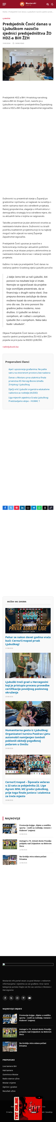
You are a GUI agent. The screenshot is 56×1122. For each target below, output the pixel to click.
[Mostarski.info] (28, 4)
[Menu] (4, 4)
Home (5, 12)
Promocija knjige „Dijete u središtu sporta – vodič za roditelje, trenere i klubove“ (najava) (35, 828)
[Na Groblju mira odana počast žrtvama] (10, 860)
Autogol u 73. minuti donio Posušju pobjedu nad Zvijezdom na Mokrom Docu (35, 843)
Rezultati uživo (9, 1091)
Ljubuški (6, 18)
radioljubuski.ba (10, 346)
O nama (9, 1112)
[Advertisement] (28, 153)
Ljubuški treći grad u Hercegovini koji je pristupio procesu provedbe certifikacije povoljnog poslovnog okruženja (27, 687)
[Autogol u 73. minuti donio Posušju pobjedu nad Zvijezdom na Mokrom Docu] (10, 844)
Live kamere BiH (10, 1066)
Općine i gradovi (10, 1087)
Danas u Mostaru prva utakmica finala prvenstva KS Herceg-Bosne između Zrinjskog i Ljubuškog (27, 381)
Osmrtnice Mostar (10, 1074)
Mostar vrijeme (9, 1083)
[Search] (47, 4)
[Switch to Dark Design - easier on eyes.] (52, 4)
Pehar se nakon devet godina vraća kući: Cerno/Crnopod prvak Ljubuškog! (28, 640)
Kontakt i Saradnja (45, 1112)
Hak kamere (8, 1070)
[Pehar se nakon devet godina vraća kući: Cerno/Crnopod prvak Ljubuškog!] (28, 620)
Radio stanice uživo (11, 1078)
